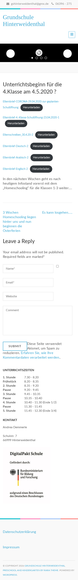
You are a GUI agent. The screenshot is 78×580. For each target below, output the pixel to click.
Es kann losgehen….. (57, 212)
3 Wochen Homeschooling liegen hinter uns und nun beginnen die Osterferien (19, 222)
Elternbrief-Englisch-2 (15, 169)
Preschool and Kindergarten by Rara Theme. (31, 570)
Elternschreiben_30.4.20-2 (18, 134)
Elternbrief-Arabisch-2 (15, 157)
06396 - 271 (63, 3)
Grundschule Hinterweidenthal (24, 20)
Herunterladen (31, 107)
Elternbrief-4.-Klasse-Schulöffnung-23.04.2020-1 (31, 117)
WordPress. (10, 575)
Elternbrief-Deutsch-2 (15, 146)
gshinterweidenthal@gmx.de (29, 3)
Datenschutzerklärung (19, 532)
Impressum (11, 547)
